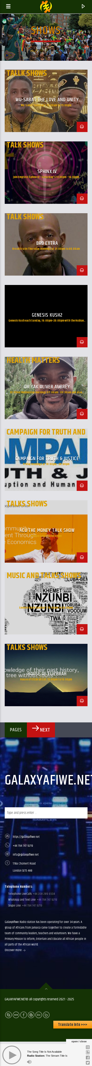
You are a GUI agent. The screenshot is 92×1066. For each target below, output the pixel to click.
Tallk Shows (27, 73)
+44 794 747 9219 (23, 845)
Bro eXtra (47, 243)
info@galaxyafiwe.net (26, 854)
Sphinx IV (47, 171)
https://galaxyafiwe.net (26, 836)
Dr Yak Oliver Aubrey (47, 387)
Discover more (13, 950)
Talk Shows (25, 145)
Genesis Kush (47, 602)
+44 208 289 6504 (43, 893)
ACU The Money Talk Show (47, 530)
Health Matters (33, 360)
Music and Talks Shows (44, 576)
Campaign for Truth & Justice (47, 459)
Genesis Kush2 (47, 315)
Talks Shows (27, 504)
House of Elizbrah (47, 674)
